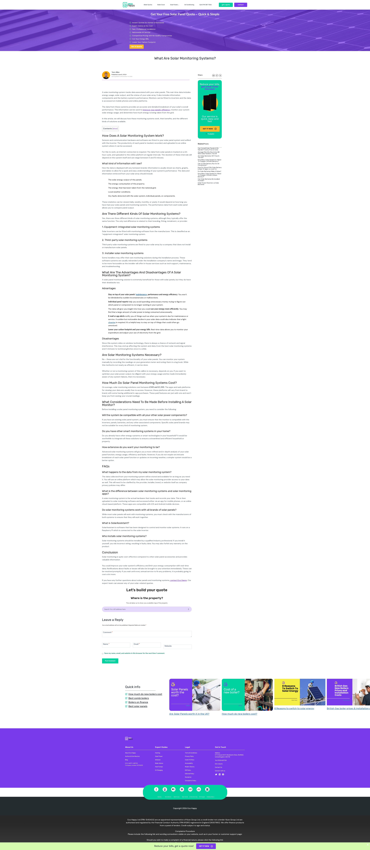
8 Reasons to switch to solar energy (294, 708)
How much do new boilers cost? (239, 713)
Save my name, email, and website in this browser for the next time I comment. (134, 653)
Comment (108, 632)
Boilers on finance (138, 702)
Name (106, 644)
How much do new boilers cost (145, 694)
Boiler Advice (168, 796)
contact (241, 5)
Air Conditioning (189, 5)
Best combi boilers (138, 698)
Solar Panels (185, 796)
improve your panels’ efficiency (156, 109)
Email (137, 644)
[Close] (368, 845)
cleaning (112, 322)
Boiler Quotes (148, 5)
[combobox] (146, 609)
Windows (209, 796)
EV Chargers (202, 796)
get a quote (226, 5)
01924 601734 (222, 760)
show (115, 128)
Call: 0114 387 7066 (205, 5)
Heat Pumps (176, 796)
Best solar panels (137, 706)
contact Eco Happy (178, 580)
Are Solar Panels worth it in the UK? (189, 713)
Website (168, 646)
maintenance (141, 295)
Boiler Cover (161, 5)
